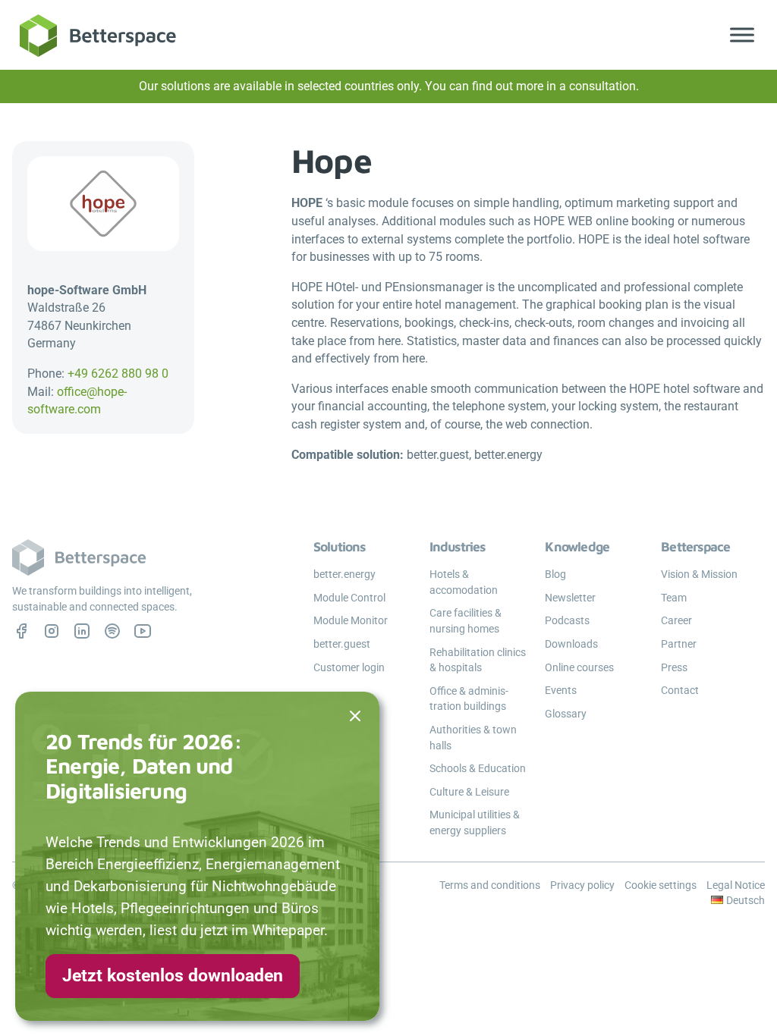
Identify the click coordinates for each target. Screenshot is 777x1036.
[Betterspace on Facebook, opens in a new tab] (21, 631)
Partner (679, 644)
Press (674, 667)
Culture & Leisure (469, 792)
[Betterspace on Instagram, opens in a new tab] (51, 631)
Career (676, 620)
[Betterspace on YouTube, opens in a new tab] (143, 631)
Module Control (349, 598)
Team (674, 598)
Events (561, 690)
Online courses (579, 667)
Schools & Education (477, 768)
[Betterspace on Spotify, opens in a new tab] (112, 631)
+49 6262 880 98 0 (118, 373)
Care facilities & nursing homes (465, 621)
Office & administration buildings (468, 699)
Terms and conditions (489, 885)
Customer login (349, 667)
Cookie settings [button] (660, 885)
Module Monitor (350, 620)
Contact (680, 690)
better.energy (344, 574)
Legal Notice (735, 885)
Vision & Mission (699, 574)
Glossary (566, 714)
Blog (555, 574)
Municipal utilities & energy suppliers (474, 822)
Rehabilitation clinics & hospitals (477, 660)
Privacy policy (582, 885)
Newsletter (570, 598)
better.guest (341, 644)
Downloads (571, 644)
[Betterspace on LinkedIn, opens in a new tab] (82, 631)
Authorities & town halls (473, 738)
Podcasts (567, 620)
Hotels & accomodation (463, 582)
